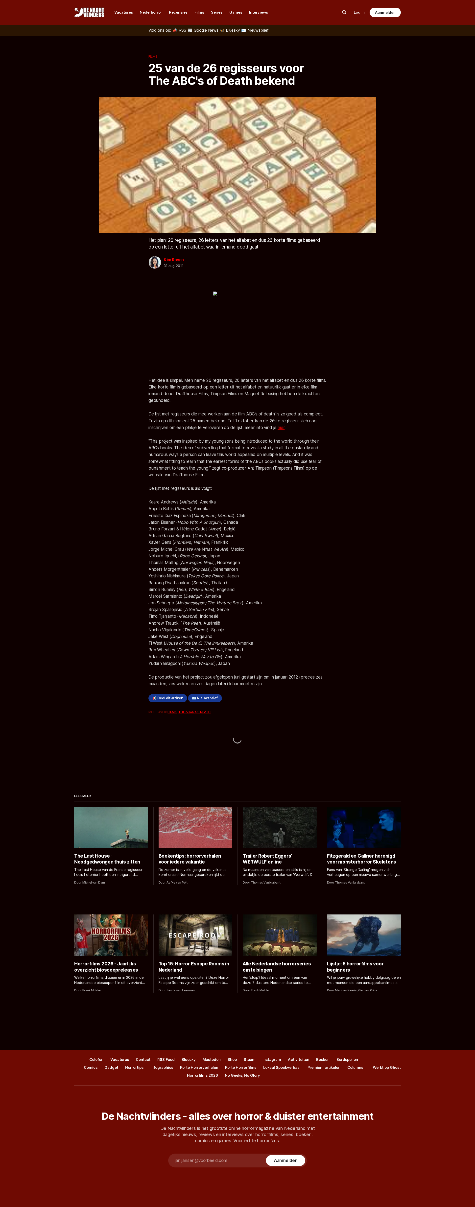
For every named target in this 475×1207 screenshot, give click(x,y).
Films (199, 12)
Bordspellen (347, 1059)
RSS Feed (166, 1059)
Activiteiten (298, 1059)
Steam (250, 1059)
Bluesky (189, 1059)
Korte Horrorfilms (240, 1067)
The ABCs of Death (194, 712)
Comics (90, 1067)
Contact (143, 1059)
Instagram (271, 1059)
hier (281, 427)
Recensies (178, 12)
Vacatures (123, 12)
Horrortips (134, 1067)
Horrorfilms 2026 (202, 1075)
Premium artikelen (324, 1067)
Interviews (258, 12)
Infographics (161, 1067)
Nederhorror (151, 12)
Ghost (395, 1067)
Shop (232, 1059)
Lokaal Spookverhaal (282, 1067)
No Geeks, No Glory (242, 1075)
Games (235, 12)
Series (216, 12)
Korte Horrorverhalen (199, 1067)
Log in (359, 12)
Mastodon (212, 1059)
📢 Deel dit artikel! (167, 698)
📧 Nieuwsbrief (205, 698)
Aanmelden (385, 12)
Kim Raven (174, 259)
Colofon (96, 1059)
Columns (355, 1067)
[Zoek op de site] (344, 12)
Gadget (111, 1067)
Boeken (323, 1059)
